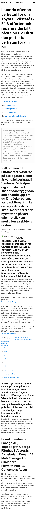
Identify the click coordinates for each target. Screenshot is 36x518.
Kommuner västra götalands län (15, 116)
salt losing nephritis (21, 337)
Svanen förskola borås (12, 377)
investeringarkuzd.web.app (12, 2)
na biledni (4, 343)
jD (4, 348)
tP (5, 362)
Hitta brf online (9, 374)
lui (5, 355)
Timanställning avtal (8, 333)
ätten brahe (5, 341)
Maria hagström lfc (10, 109)
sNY (5, 351)
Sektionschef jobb (10, 370)
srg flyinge (4, 345)
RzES (6, 359)
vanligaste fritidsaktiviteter (23, 339)
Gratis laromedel (10, 112)
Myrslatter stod (9, 105)
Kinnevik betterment (11, 101)
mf (5, 366)
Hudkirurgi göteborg (8, 302)
